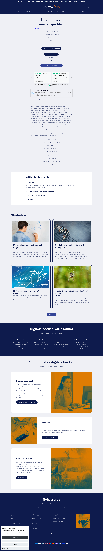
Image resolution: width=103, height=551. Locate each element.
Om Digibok (35, 523)
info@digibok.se (61, 518)
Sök (12, 518)
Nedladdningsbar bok (51, 54)
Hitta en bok (21, 477)
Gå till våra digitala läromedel (26, 402)
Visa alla (51, 314)
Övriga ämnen (35, 28)
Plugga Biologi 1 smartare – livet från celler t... (71, 292)
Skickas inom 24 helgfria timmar (51, 48)
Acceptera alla (15, 537)
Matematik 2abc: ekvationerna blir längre (28, 246)
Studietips (34, 521)
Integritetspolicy (6, 548)
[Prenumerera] (63, 508)
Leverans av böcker (36, 518)
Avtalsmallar (14, 521)
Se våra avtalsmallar (50, 437)
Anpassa (15, 544)
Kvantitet (51, 57)
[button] (12, 7)
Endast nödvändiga (15, 540)
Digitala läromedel (15, 523)
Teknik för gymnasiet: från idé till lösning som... (69, 246)
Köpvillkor (34, 528)
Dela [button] (52, 164)
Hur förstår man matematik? (26, 291)
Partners (34, 526)
